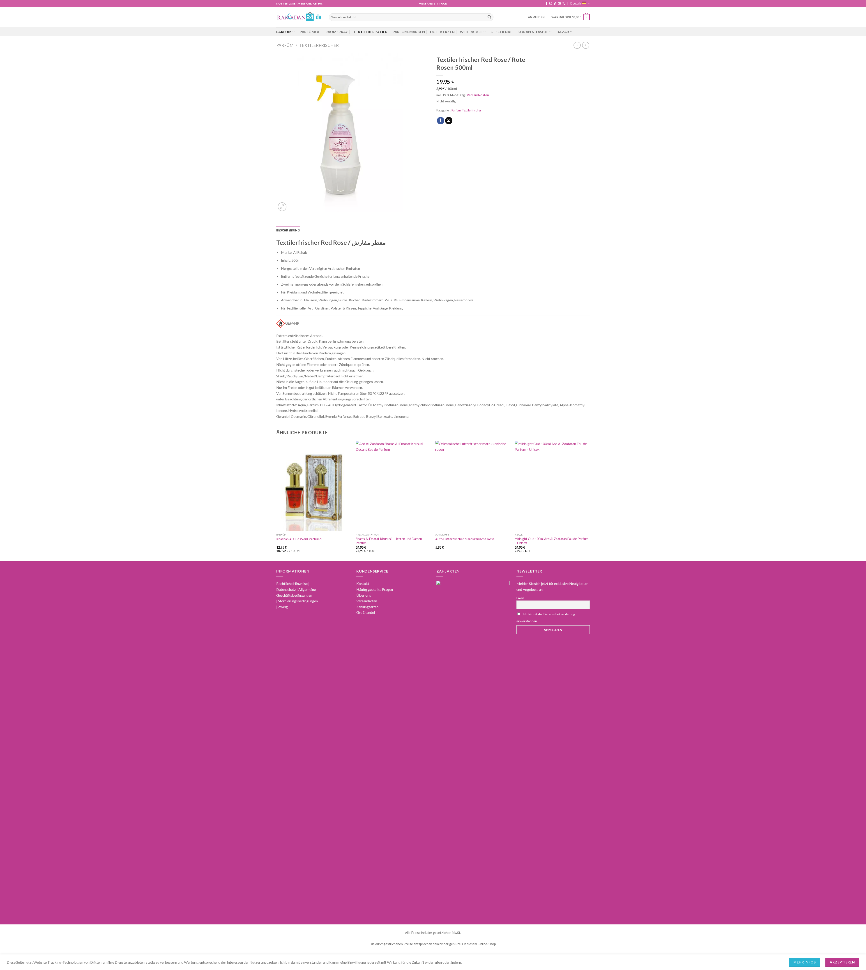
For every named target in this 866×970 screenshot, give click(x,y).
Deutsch (575, 3)
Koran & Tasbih (533, 32)
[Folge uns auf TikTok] (555, 3)
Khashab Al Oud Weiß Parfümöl (299, 539)
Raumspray (336, 32)
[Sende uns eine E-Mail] (559, 3)
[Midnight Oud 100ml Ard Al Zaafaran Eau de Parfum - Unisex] (552, 486)
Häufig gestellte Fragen (374, 589)
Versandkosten (478, 95)
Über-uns (363, 595)
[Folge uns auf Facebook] (546, 3)
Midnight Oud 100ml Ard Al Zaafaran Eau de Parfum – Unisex (551, 541)
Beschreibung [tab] (288, 230)
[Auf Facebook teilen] (440, 121)
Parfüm (284, 32)
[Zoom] (282, 206)
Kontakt (362, 583)
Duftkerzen (442, 32)
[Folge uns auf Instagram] (550, 3)
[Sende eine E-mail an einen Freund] (448, 121)
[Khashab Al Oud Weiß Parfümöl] (313, 486)
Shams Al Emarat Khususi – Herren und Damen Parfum (389, 541)
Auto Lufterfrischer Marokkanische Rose (465, 539)
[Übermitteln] (489, 17)
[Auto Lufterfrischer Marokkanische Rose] (472, 486)
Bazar (563, 32)
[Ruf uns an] (563, 3)
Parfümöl (310, 32)
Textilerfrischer (370, 32)
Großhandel (365, 612)
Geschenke (501, 32)
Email (520, 598)
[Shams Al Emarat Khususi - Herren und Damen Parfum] (393, 486)
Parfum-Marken (409, 32)
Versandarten (366, 601)
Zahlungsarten (367, 607)
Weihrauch (471, 32)
